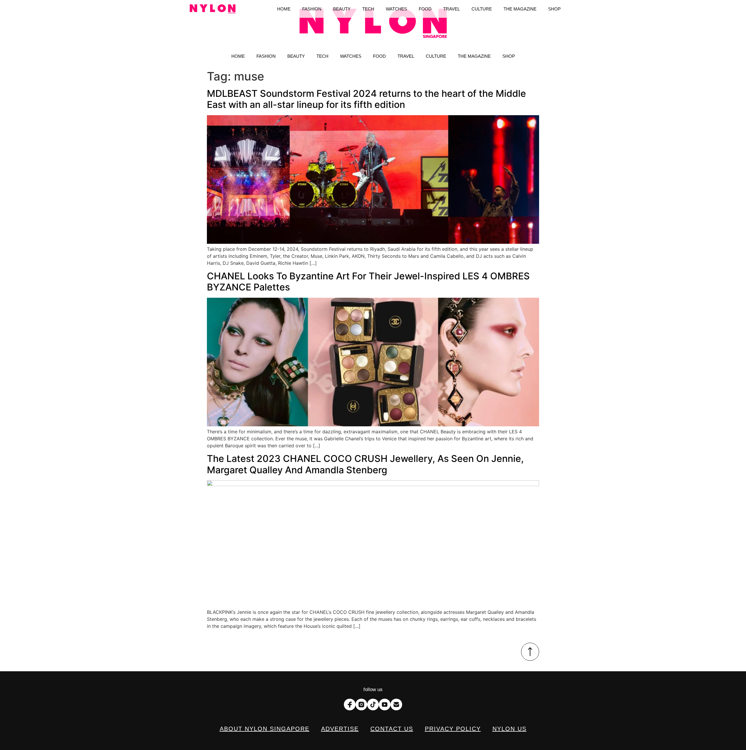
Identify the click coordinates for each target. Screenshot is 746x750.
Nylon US (509, 729)
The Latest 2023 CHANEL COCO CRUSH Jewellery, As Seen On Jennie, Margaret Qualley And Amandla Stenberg (365, 464)
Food (379, 56)
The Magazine (474, 56)
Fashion (266, 56)
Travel (405, 56)
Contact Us (391, 729)
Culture (436, 56)
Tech (322, 56)
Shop (508, 56)
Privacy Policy (453, 729)
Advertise (340, 729)
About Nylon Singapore (264, 729)
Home (238, 56)
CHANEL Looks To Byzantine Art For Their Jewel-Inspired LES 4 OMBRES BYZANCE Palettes (368, 281)
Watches (350, 56)
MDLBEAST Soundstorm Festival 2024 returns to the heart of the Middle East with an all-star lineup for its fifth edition (366, 99)
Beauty (296, 56)
